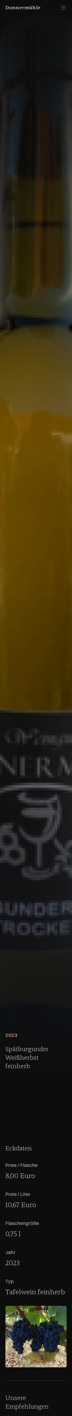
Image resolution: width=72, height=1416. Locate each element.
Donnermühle (23, 8)
